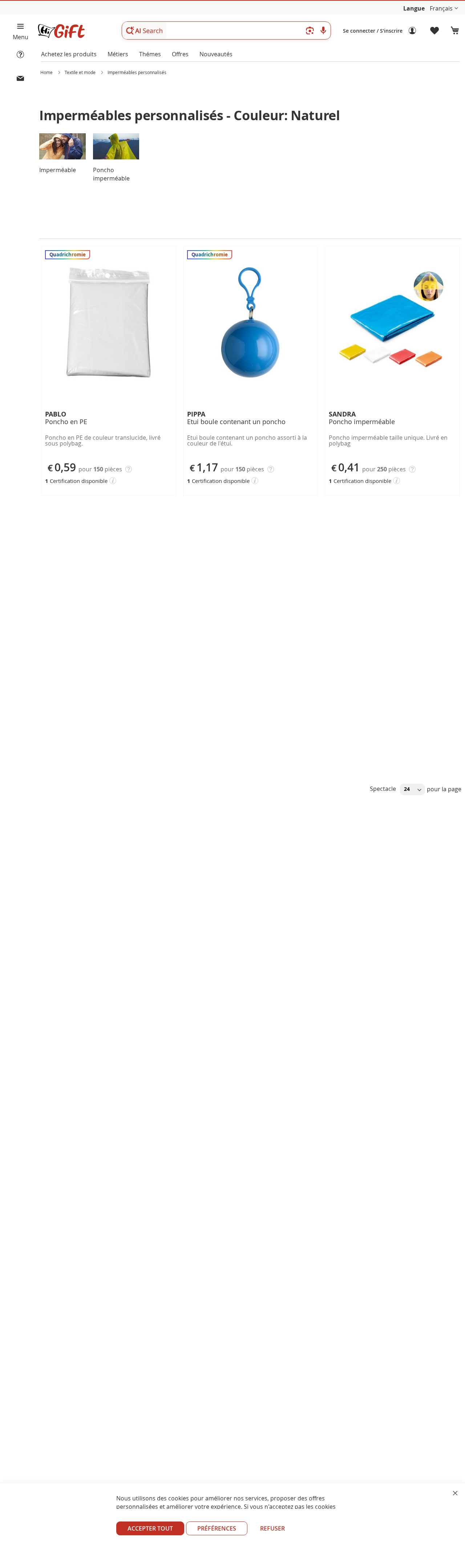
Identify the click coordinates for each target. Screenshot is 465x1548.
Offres (180, 54)
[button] (444, 8)
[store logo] (61, 31)
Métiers (118, 54)
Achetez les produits (69, 54)
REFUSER (272, 1528)
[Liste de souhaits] (435, 31)
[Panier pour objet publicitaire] (455, 31)
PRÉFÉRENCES (216, 1528)
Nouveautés (215, 54)
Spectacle (383, 789)
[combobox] (226, 30)
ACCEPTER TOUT (150, 1528)
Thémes (150, 54)
